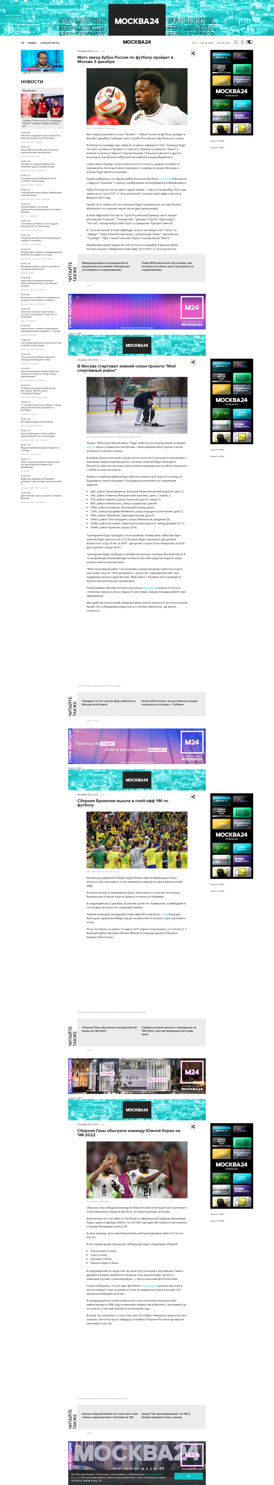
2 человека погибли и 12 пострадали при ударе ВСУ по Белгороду (39, 225)
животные (25, 397)
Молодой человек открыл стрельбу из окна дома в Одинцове (40, 268)
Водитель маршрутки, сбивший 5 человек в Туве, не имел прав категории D (41, 481)
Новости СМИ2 (75, 333)
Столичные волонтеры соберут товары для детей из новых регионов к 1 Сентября (41, 407)
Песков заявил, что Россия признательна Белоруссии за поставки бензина (41, 209)
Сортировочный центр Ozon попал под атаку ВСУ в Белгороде (41, 344)
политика (25, 244)
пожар (38, 199)
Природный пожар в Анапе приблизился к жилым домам (41, 194)
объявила (148, 588)
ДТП (37, 440)
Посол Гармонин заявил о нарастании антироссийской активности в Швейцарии (40, 464)
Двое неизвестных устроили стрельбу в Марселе (41, 497)
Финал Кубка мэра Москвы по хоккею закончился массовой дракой (39, 151)
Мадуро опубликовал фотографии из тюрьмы (40, 449)
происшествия (27, 142)
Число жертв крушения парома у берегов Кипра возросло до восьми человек (39, 283)
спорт (38, 156)
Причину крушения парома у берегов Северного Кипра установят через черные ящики (39, 374)
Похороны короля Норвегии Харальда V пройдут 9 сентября (41, 239)
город (50, 259)
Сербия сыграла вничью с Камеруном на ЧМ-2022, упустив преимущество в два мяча (169, 1031)
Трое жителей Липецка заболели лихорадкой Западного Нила (38, 358)
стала (164, 914)
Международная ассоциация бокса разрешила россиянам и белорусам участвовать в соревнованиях (105, 266)
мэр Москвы (26, 259)
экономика (33, 216)
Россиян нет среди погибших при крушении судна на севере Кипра (38, 165)
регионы (39, 142)
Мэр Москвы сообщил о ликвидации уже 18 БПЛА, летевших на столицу (41, 253)
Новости (32, 82)
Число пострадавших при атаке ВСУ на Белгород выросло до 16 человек (40, 137)
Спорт (102, 51)
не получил (149, 1286)
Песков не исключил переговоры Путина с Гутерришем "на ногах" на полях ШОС (39, 314)
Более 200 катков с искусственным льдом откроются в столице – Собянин (169, 702)
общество (25, 364)
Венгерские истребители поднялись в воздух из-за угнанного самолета (40, 299)
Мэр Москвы (29, 90)
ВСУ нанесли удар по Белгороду (37, 421)
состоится (164, 179)
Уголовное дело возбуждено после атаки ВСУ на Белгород (38, 179)
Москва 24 (137, 42)
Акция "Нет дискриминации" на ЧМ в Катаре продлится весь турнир (166, 1415)
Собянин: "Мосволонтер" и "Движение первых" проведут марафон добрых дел (42, 123)
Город (103, 360)
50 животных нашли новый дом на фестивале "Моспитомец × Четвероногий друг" (38, 391)
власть (24, 216)
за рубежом (40, 171)
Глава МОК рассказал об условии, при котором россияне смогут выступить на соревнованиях (168, 266)
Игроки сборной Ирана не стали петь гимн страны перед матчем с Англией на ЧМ (110, 1415)
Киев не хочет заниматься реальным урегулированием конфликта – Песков (40, 330)
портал (91, 447)
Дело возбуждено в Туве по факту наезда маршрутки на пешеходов (38, 435)
